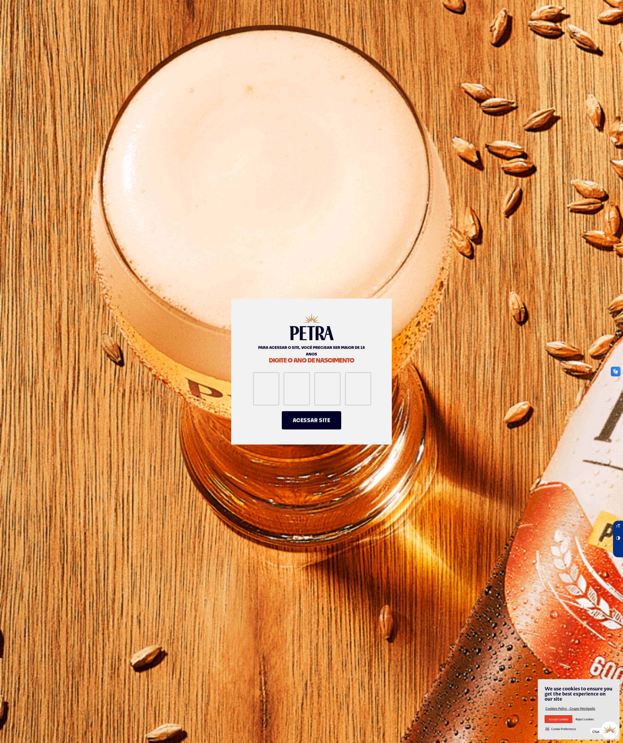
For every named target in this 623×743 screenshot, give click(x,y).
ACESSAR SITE (311, 420)
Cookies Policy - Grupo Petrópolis (570, 708)
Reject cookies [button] (585, 719)
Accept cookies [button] (558, 719)
